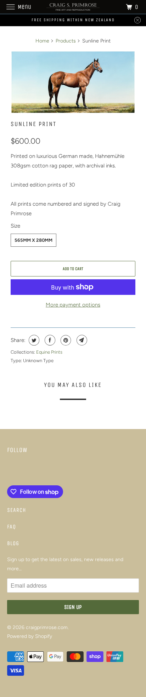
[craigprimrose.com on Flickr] (8, 471)
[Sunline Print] (73, 82)
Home (42, 41)
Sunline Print (33, 124)
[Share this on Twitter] (33, 340)
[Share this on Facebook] (49, 340)
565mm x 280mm (33, 240)
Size (15, 226)
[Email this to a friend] (81, 340)
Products (66, 41)
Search (16, 510)
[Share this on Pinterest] (65, 340)
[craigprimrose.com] (73, 7)
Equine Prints (49, 352)
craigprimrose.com (47, 627)
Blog (13, 543)
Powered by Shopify (29, 636)
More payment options (73, 305)
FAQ (11, 526)
